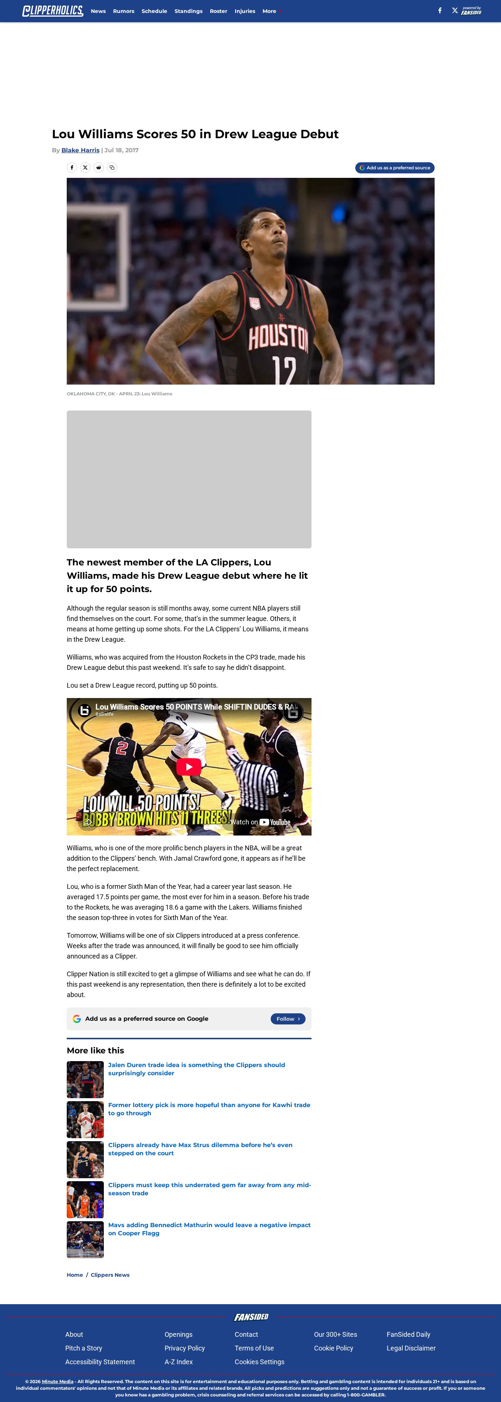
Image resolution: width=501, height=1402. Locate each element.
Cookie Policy (333, 1348)
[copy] (112, 167)
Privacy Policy (185, 1348)
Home (75, 1275)
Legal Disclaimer (411, 1348)
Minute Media (57, 1381)
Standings (188, 11)
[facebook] (440, 10)
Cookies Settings (259, 1362)
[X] (455, 10)
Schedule (154, 11)
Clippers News (110, 1275)
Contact (246, 1334)
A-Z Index (179, 1362)
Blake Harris (81, 150)
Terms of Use (254, 1348)
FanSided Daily (409, 1334)
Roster (218, 11)
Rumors (123, 11)
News (98, 11)
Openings (178, 1334)
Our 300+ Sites (335, 1334)
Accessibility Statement (100, 1362)
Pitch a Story (83, 1348)
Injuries (245, 11)
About (74, 1334)
